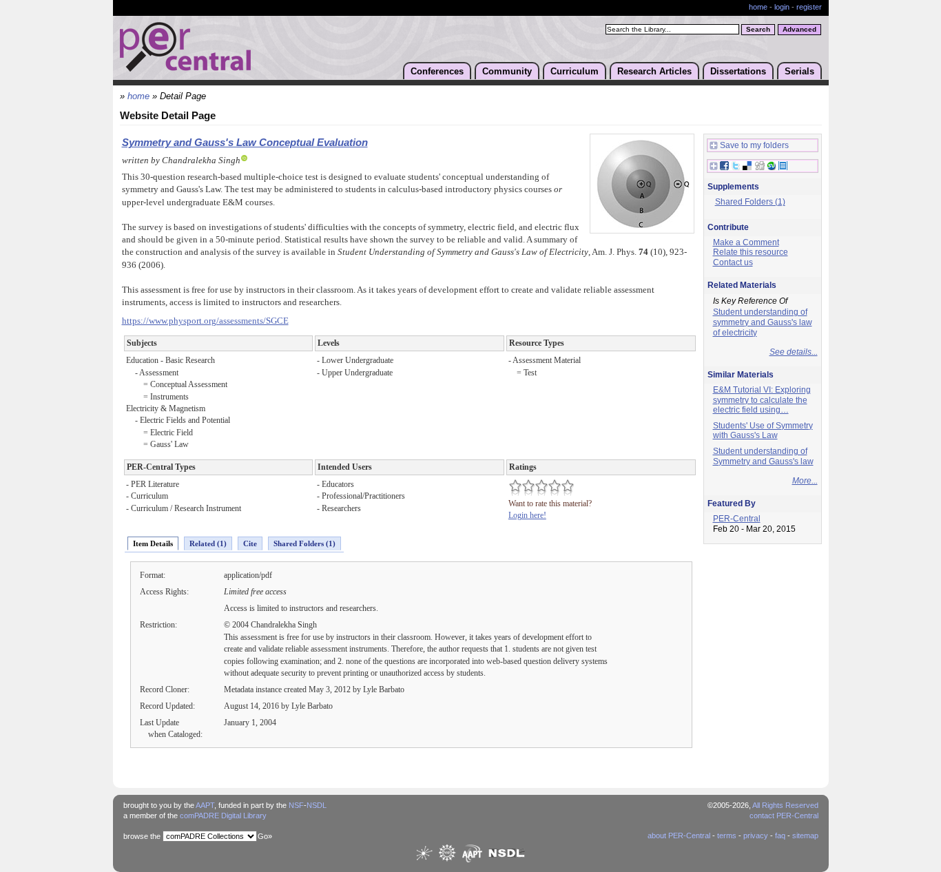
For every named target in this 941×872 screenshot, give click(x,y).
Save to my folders (754, 145)
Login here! (527, 515)
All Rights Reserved (785, 805)
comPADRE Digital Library (223, 815)
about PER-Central (679, 835)
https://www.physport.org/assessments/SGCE (205, 321)
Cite (250, 543)
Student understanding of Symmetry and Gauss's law (763, 456)
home (758, 7)
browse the (142, 836)
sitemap (805, 835)
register (809, 7)
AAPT (205, 805)
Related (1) (208, 543)
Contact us (733, 262)
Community (507, 71)
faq (780, 835)
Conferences (437, 71)
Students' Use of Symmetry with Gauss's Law (763, 431)
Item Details (153, 543)
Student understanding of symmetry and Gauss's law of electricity (762, 322)
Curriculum (574, 71)
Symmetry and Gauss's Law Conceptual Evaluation (245, 142)
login (781, 7)
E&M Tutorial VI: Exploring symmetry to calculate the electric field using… (762, 400)
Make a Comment (746, 242)
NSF (296, 805)
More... (805, 481)
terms (726, 835)
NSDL (317, 805)
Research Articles (654, 71)
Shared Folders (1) (304, 543)
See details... (793, 352)
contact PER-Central (783, 815)
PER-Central (737, 518)
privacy (755, 835)
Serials (799, 71)
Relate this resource (750, 252)
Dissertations (738, 71)
